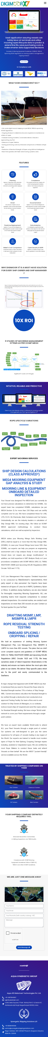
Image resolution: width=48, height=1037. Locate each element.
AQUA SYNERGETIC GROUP (24, 976)
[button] (45, 3)
